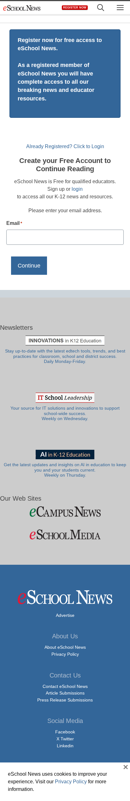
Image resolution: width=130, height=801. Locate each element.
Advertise (65, 615)
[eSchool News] (22, 7)
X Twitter (65, 738)
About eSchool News (65, 647)
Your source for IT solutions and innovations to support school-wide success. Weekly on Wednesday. (65, 413)
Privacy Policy (65, 654)
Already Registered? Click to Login (65, 146)
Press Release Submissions (65, 699)
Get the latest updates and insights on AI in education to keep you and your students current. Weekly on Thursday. (65, 470)
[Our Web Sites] (65, 511)
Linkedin (65, 745)
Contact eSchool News (65, 686)
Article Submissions (65, 693)
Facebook (65, 731)
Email (14, 223)
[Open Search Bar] (100, 7)
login (77, 189)
